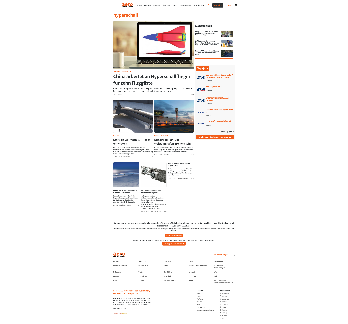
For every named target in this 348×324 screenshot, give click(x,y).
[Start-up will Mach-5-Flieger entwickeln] (133, 129)
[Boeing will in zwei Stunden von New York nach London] (126, 184)
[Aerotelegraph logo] (127, 5)
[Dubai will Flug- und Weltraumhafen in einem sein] (174, 128)
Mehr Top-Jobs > (227, 132)
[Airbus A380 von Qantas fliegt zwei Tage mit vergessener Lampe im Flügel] (214, 34)
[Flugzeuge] (148, 261)
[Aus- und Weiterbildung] (199, 266)
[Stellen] (174, 266)
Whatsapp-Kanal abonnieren (173, 244)
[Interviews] (148, 276)
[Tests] (148, 272)
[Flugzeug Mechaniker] (215, 89)
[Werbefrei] (218, 255)
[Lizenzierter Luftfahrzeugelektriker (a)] (215, 112)
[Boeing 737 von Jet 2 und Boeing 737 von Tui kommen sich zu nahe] (214, 53)
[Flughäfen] (174, 261)
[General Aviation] (148, 266)
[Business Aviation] (123, 266)
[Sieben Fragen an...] (174, 281)
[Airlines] (123, 261)
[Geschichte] (174, 272)
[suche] (236, 5)
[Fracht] (199, 261)
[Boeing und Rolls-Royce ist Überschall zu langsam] (153, 187)
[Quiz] (224, 276)
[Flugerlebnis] (224, 261)
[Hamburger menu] (115, 5)
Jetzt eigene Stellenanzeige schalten (215, 137)
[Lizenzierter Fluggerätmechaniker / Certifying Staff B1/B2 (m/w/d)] (215, 78)
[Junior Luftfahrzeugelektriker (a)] (215, 124)
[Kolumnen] (123, 272)
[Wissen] (224, 272)
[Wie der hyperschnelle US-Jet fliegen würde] (181, 170)
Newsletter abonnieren (174, 235)
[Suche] (234, 255)
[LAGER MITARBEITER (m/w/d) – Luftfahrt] (215, 101)
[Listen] (123, 281)
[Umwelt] (199, 272)
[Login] (225, 255)
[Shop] (199, 281)
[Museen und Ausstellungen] (224, 266)
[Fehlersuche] (199, 276)
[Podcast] (123, 276)
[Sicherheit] (174, 276)
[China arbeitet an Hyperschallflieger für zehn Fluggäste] (153, 58)
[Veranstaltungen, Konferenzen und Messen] (224, 281)
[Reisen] (148, 281)
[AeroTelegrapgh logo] (119, 254)
